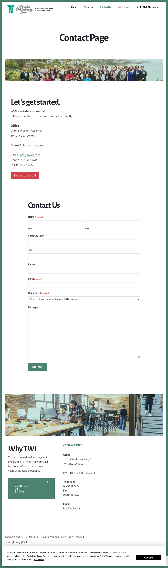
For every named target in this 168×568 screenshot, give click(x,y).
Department (38, 293)
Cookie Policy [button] (99, 556)
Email (35, 278)
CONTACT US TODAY (21, 488)
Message (33, 307)
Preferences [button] (39, 559)
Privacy (17, 542)
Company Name (36, 235)
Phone (31, 264)
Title (30, 250)
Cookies (26, 542)
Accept (149, 558)
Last (87, 228)
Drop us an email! (25, 175)
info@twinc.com (29, 155)
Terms (8, 542)
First (30, 228)
